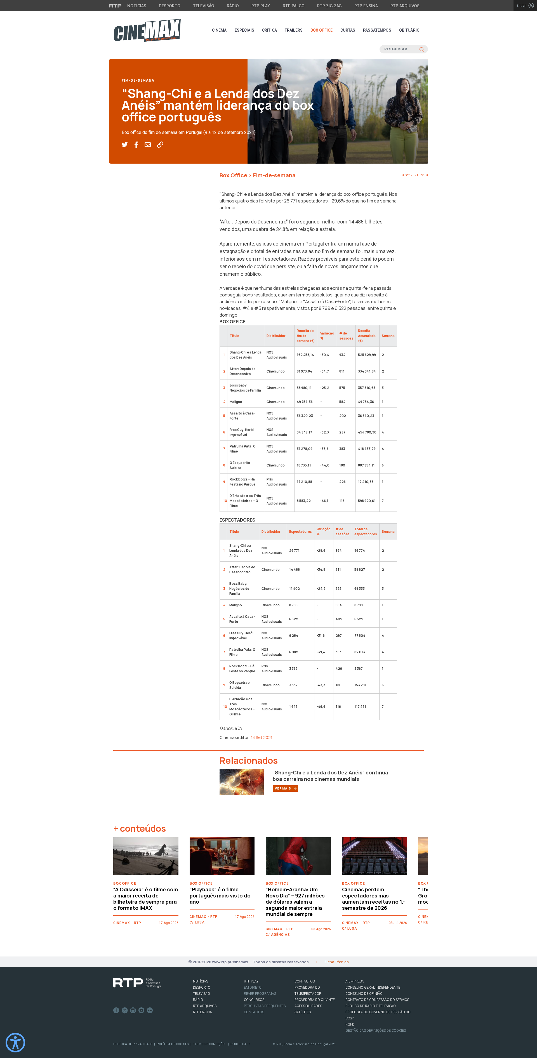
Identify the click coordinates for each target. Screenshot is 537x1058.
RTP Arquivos (405, 5)
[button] (128, 145)
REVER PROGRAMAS (260, 994)
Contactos (254, 1012)
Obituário (409, 30)
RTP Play (260, 5)
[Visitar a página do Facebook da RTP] (116, 1010)
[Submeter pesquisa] (422, 49)
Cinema (219, 30)
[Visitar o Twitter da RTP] (125, 1010)
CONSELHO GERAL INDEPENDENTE (372, 987)
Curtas (347, 30)
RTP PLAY (251, 981)
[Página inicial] (147, 30)
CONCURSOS (254, 1000)
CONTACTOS (305, 981)
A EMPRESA (354, 981)
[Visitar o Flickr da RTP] (150, 1010)
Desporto (169, 5)
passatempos (377, 30)
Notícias (136, 5)
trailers (294, 30)
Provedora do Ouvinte (315, 1000)
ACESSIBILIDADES (308, 1006)
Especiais (244, 30)
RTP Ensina (366, 5)
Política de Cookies (173, 1044)
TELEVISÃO (201, 994)
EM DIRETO (253, 987)
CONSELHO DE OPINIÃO (364, 994)
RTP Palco (294, 5)
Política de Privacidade (132, 1044)
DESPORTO (201, 987)
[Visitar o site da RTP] (115, 5)
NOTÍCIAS (200, 981)
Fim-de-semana (138, 80)
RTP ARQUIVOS (204, 1006)
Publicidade (240, 1044)
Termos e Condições (209, 1044)
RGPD (349, 1024)
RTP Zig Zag (329, 5)
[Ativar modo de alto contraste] (15, 1042)
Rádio (233, 5)
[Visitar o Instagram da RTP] (133, 1010)
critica (269, 30)
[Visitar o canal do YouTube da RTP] (141, 1010)
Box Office (321, 30)
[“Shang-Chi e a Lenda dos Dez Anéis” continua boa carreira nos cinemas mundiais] (242, 782)
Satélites (303, 1012)
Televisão (203, 5)
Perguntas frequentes (265, 1006)
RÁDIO (198, 1000)
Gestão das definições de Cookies (375, 1031)
